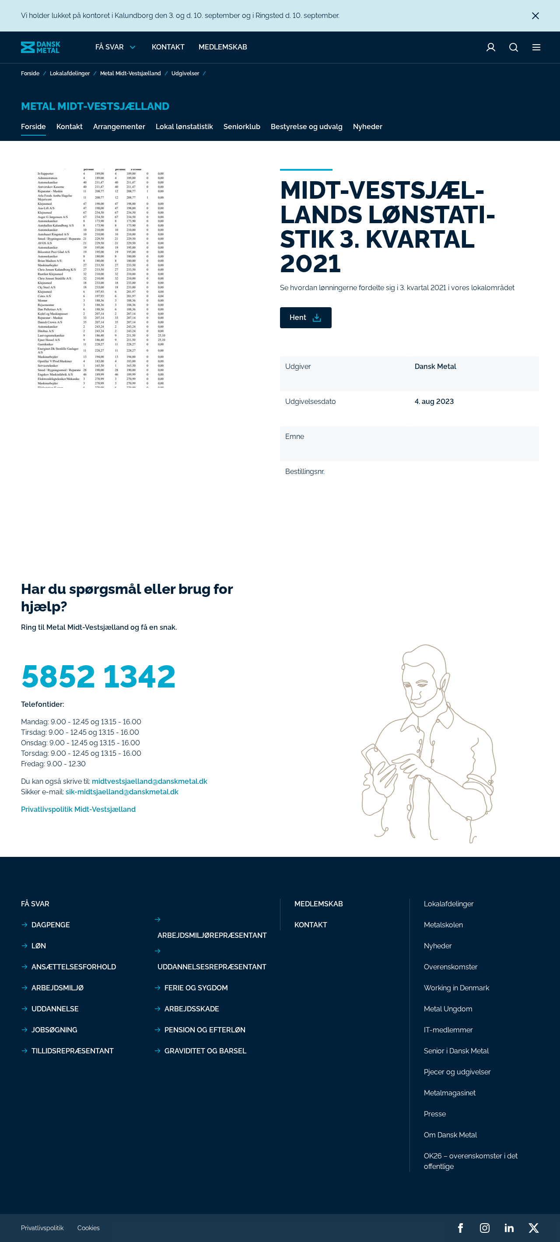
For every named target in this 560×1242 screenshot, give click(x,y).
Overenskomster (451, 967)
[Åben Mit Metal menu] (490, 47)
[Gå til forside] (40, 47)
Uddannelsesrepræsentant (212, 967)
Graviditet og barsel (205, 1051)
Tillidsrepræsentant (73, 1051)
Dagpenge (51, 925)
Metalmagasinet (450, 1093)
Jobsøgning (54, 1030)
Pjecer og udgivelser (457, 1072)
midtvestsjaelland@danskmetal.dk (149, 781)
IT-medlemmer (448, 1030)
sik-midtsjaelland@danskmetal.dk (122, 792)
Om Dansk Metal (450, 1135)
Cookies (88, 1227)
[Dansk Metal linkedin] (509, 1227)
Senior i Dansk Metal (456, 1051)
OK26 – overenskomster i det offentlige (471, 1161)
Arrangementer (119, 127)
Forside (30, 73)
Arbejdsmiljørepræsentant (212, 935)
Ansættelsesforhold (74, 967)
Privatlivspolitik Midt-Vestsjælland (78, 809)
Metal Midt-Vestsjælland (130, 73)
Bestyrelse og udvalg (307, 127)
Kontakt (168, 47)
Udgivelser (185, 73)
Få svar (35, 904)
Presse (435, 1114)
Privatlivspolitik (42, 1227)
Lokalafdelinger (70, 73)
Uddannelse (55, 1009)
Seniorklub (242, 127)
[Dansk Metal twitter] (533, 1227)
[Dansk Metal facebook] (460, 1227)
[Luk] (535, 16)
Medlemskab (223, 47)
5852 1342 (98, 676)
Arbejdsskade (191, 1009)
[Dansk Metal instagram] (484, 1227)
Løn (39, 946)
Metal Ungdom (448, 1009)
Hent (298, 317)
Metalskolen (443, 925)
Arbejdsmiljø (58, 988)
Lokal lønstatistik (184, 127)
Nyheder (367, 127)
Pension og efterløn (204, 1030)
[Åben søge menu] (513, 47)
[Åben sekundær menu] (536, 47)
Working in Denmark (456, 988)
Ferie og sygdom (196, 988)
